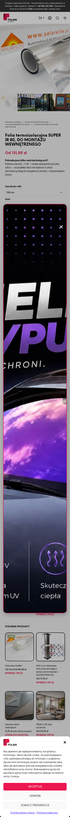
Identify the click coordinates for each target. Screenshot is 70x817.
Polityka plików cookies (22, 812)
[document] (35, 408)
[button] (65, 742)
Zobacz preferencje (35, 805)
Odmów (35, 796)
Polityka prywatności (47, 812)
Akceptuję (35, 786)
